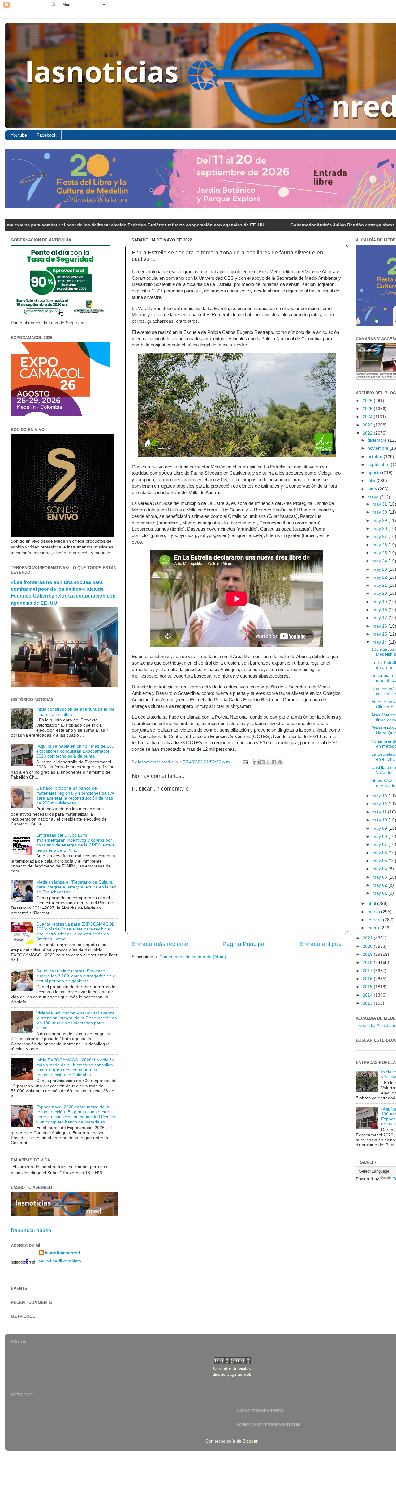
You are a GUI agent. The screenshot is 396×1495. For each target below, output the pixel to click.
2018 (368, 962)
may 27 (380, 536)
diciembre (378, 440)
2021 (368, 938)
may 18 (380, 609)
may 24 (380, 561)
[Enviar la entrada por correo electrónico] (245, 762)
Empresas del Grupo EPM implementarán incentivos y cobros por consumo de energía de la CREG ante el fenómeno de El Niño (76, 843)
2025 (368, 408)
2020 (368, 946)
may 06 (380, 852)
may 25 (380, 553)
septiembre (379, 464)
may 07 (380, 844)
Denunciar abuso (31, 1230)
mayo (374, 497)
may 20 (380, 593)
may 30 (380, 512)
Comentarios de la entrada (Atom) (192, 957)
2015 (368, 987)
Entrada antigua (320, 944)
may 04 (380, 869)
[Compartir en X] (268, 762)
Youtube (19, 135)
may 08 (380, 836)
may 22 (380, 577)
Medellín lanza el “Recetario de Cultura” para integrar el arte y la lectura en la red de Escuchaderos (76, 887)
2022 (368, 433)
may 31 (380, 504)
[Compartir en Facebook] (274, 762)
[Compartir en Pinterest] (280, 762)
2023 (368, 425)
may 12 (380, 804)
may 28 (380, 528)
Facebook (47, 135)
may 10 (380, 820)
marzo (374, 911)
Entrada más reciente (159, 944)
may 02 (380, 885)
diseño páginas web (232, 1374)
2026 (368, 400)
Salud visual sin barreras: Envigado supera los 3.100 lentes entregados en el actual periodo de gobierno (76, 976)
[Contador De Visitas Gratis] (232, 1362)
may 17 (380, 617)
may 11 (380, 812)
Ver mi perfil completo (60, 1261)
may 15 (380, 634)
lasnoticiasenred (62, 1252)
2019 (368, 954)
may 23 (380, 569)
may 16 (380, 626)
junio (373, 489)
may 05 (380, 861)
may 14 (380, 642)
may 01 (380, 893)
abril (372, 903)
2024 (368, 416)
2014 (368, 995)
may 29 (380, 520)
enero (374, 928)
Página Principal (244, 944)
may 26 (380, 545)
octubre (376, 456)
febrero (375, 920)
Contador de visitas (232, 1368)
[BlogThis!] (262, 762)
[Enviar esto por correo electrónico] (256, 762)
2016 (368, 978)
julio (372, 480)
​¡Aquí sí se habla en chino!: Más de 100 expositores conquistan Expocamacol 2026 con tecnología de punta (75, 751)
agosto (375, 472)
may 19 (380, 601)
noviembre (379, 448)
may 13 (380, 796)
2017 (368, 970)
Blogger (250, 1441)
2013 (368, 1003)
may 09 (380, 828)
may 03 (380, 877)
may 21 (380, 585)
